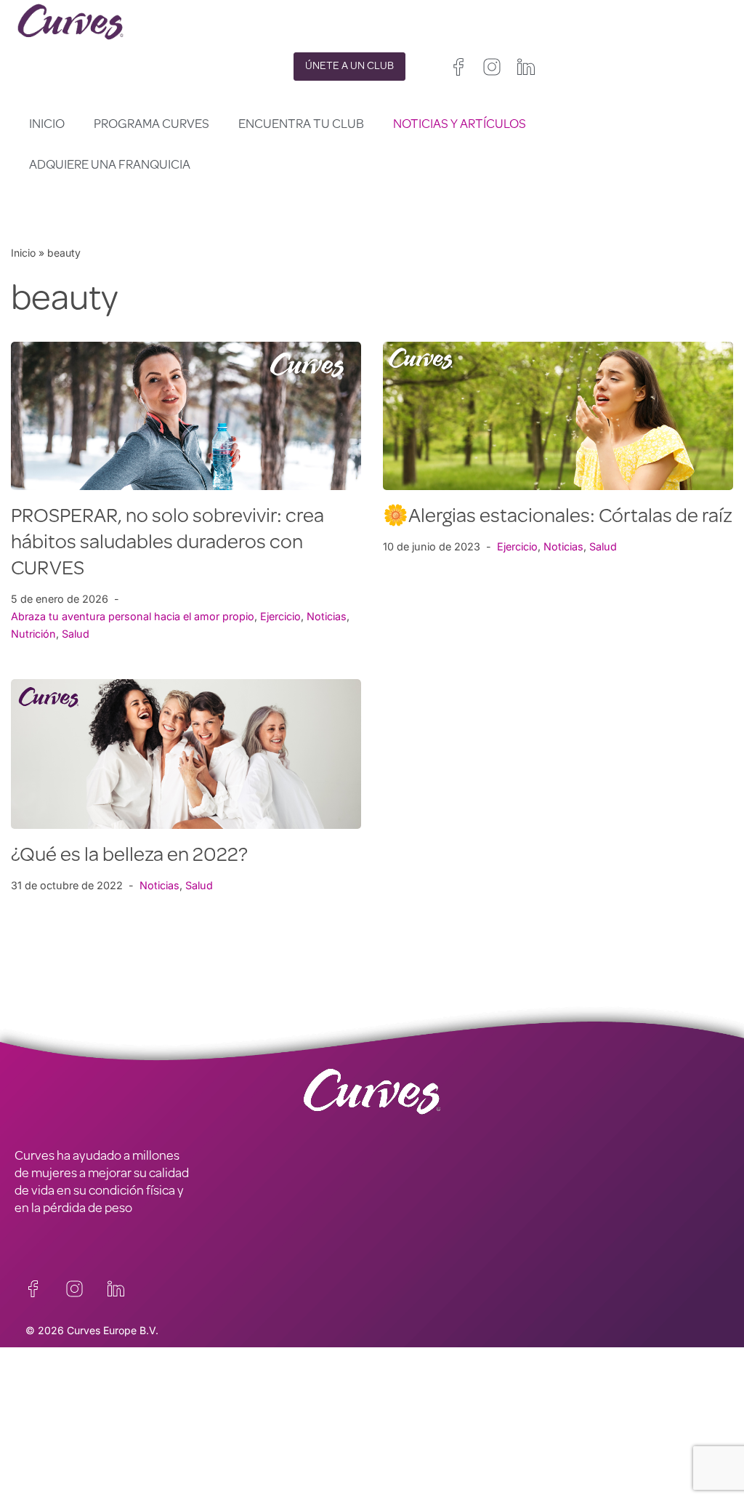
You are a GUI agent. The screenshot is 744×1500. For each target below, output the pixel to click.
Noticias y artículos (459, 125)
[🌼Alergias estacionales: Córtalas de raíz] (558, 416)
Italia (428, 1453)
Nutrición (33, 633)
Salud (75, 633)
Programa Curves (151, 125)
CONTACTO (47, 1391)
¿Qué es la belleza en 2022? (129, 856)
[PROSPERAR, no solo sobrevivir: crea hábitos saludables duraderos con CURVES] (186, 416)
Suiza (463, 1453)
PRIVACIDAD (227, 1391)
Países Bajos (401, 1470)
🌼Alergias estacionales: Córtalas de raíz (557, 518)
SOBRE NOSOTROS (67, 1469)
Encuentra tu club (301, 125)
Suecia (503, 1453)
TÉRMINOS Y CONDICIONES (271, 1430)
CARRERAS (45, 1430)
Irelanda (458, 1418)
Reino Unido (400, 1418)
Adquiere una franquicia (109, 165)
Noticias (327, 616)
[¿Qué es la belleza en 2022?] (186, 753)
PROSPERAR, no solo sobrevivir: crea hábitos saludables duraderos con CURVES (167, 544)
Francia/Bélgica (408, 1435)
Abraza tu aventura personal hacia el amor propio (132, 616)
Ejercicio (280, 616)
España (389, 1453)
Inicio (47, 125)
